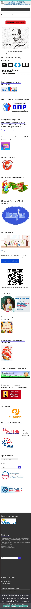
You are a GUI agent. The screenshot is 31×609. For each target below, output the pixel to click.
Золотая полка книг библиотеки (8, 590)
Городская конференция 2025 (9, 130)
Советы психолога (5, 583)
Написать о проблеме (10, 261)
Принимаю (6, 606)
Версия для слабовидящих (16, 22)
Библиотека (4, 586)
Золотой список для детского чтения (10, 588)
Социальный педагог (6, 581)
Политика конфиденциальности (20, 606)
